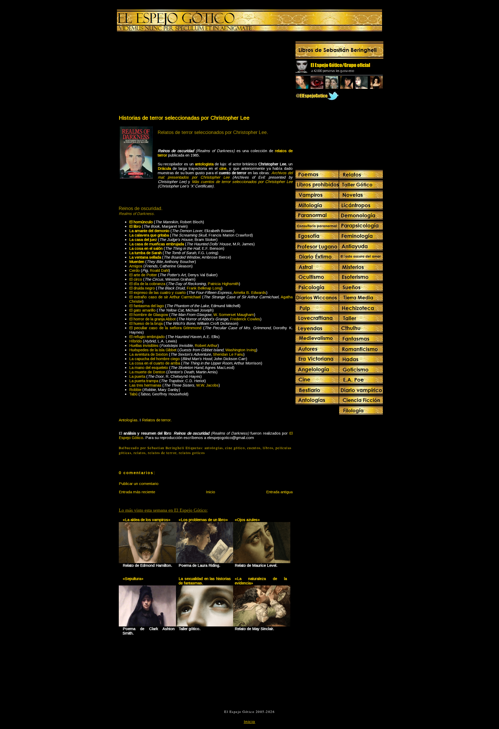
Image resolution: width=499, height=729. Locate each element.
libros (268, 448)
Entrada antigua (279, 492)
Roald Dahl (159, 270)
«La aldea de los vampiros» (146, 519)
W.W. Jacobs (207, 385)
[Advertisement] (162, 74)
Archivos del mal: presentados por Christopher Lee (225, 175)
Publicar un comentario (139, 483)
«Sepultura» (133, 578)
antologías (214, 448)
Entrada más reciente (137, 492)
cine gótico (235, 448)
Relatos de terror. (157, 420)
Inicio (210, 492)
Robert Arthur (206, 345)
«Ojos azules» (247, 519)
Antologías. (129, 420)
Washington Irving (240, 350)
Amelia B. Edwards (249, 292)
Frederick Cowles (245, 319)
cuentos (254, 448)
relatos (140, 452)
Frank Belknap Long (204, 288)
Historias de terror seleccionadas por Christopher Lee (184, 118)
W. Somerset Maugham (233, 314)
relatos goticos (192, 452)
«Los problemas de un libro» (203, 519)
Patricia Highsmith (223, 283)
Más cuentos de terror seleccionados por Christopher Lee (242, 181)
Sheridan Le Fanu (228, 354)
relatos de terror (162, 452)
